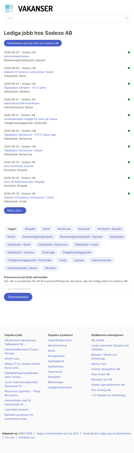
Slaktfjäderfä (56, 361)
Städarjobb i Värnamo (20, 252)
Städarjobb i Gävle (18, 244)
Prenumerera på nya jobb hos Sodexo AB (32, 43)
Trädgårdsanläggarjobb (76, 252)
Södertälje (48, 252)
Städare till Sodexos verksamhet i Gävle (28, 72)
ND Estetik (98, 340)
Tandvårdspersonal (59, 340)
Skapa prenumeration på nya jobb (58, 433)
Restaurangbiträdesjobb (37, 236)
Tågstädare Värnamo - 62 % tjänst (25, 87)
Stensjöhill (54, 376)
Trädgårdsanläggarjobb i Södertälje (29, 260)
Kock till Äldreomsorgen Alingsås (24, 181)
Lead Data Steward (16, 409)
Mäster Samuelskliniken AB (108, 384)
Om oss (10, 437)
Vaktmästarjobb (101, 260)
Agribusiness (56, 366)
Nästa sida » (15, 210)
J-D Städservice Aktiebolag (108, 395)
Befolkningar (55, 382)
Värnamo (50, 268)
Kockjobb (84, 228)
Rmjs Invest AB (100, 374)
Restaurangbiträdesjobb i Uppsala (81, 236)
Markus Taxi (98, 363)
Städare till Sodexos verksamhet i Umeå (29, 197)
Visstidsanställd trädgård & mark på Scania (30, 119)
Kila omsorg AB (100, 390)
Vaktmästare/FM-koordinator (22, 103)
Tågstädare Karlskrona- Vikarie (23, 150)
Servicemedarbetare (16, 56)
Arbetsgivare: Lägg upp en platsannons (107, 433)
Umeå (62, 260)
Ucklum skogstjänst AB (105, 369)
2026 (29, 433)
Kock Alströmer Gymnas (19, 166)
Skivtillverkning (57, 345)
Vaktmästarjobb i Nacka (22, 268)
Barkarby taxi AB (101, 379)
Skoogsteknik (56, 356)
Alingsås (30, 228)
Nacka (11, 236)
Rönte (51, 350)
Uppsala (79, 260)
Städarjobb (117, 236)
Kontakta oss (27, 437)
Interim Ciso (12, 358)
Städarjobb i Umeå (86, 244)
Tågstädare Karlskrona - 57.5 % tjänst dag (30, 134)
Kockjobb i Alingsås (110, 228)
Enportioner (55, 371)
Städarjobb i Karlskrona (52, 244)
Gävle (46, 228)
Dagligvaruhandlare (60, 387)
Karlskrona (64, 228)
